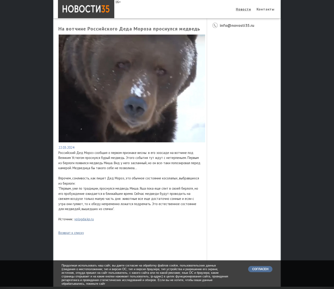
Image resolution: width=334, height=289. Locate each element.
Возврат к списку (71, 233)
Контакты (265, 9)
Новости (243, 9)
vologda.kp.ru (84, 219)
